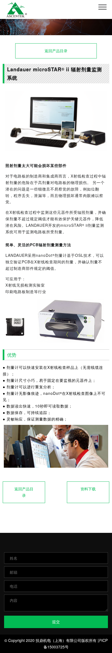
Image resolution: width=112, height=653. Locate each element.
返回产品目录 (56, 50)
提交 (56, 621)
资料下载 (88, 488)
